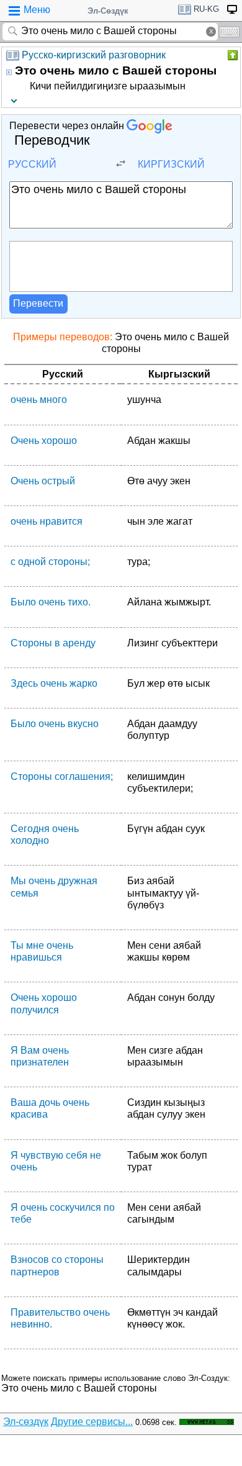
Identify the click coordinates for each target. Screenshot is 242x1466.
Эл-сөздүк (25, 1421)
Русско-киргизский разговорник (94, 55)
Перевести (38, 303)
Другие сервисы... (92, 1421)
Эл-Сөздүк (107, 11)
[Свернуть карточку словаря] (231, 55)
